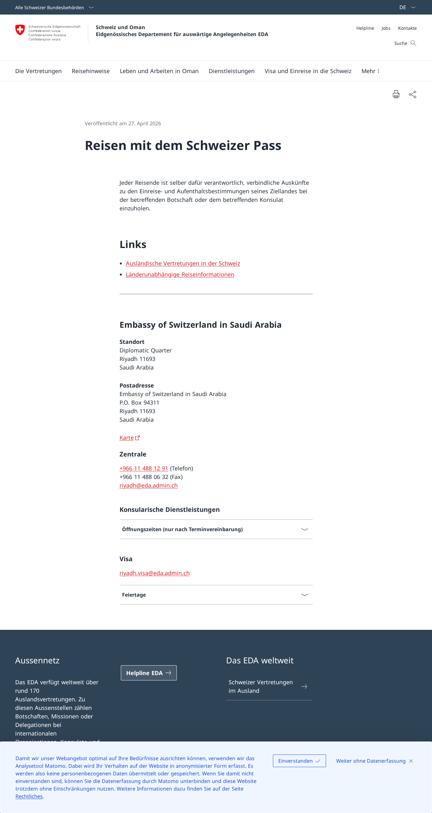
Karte (127, 437)
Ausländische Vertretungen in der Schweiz (183, 263)
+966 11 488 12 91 (144, 468)
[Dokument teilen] (412, 94)
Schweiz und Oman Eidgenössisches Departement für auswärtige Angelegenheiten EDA (182, 31)
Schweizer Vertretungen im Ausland (261, 686)
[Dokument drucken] (396, 94)
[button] (38, 71)
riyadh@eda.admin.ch (149, 485)
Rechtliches (29, 796)
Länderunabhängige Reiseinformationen (180, 274)
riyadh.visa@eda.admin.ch (155, 573)
